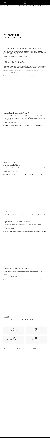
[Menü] (4, 2)
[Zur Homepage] (25, 2)
